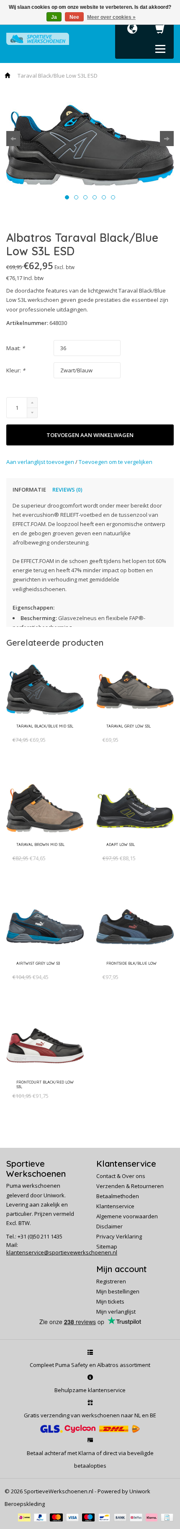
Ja (54, 17)
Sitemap (106, 1246)
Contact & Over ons (120, 1176)
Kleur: (15, 370)
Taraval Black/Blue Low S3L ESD (58, 75)
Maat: (15, 348)
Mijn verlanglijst (116, 1311)
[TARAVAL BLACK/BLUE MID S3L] (43, 732)
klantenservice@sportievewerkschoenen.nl (61, 1252)
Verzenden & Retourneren (130, 1186)
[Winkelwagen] (160, 31)
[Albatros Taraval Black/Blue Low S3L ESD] (90, 145)
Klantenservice (115, 1206)
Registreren (111, 1281)
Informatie (29, 489)
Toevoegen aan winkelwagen (90, 435)
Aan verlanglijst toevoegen (40, 462)
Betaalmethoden (117, 1196)
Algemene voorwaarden (127, 1216)
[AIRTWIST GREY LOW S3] (37, 969)
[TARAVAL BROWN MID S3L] (39, 850)
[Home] (8, 75)
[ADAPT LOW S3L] (119, 850)
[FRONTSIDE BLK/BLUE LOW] (130, 969)
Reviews (67, 489)
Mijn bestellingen (117, 1291)
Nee (74, 17)
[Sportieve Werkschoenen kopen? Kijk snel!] (37, 38)
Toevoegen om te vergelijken (115, 462)
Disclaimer (109, 1226)
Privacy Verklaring (119, 1236)
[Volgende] (167, 138)
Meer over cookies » (111, 17)
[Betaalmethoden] (26, 1516)
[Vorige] (13, 138)
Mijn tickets (110, 1301)
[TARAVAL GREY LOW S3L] (127, 732)
